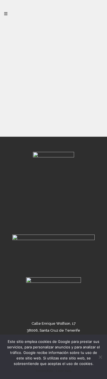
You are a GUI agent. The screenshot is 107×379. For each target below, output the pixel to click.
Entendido (44, 371)
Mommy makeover (52, 113)
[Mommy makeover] (53, 59)
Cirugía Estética (68, 98)
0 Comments (31, 103)
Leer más (64, 371)
